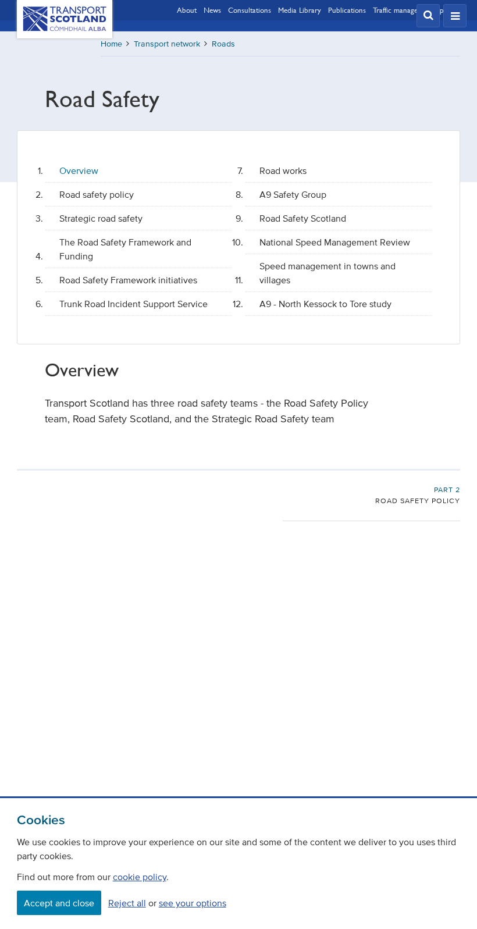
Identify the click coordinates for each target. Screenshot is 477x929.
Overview (78, 170)
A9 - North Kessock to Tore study (325, 303)
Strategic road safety (101, 218)
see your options (192, 903)
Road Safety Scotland (302, 218)
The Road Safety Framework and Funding (125, 249)
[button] (428, 15)
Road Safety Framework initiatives (128, 280)
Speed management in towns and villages (327, 273)
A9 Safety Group (292, 194)
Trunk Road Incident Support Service (133, 303)
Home (111, 44)
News (212, 10)
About (187, 10)
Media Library (299, 10)
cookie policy (139, 876)
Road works (283, 170)
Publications (347, 10)
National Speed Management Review (334, 242)
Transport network (167, 44)
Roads (223, 44)
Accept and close (59, 903)
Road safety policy (96, 194)
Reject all (127, 903)
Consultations (249, 10)
